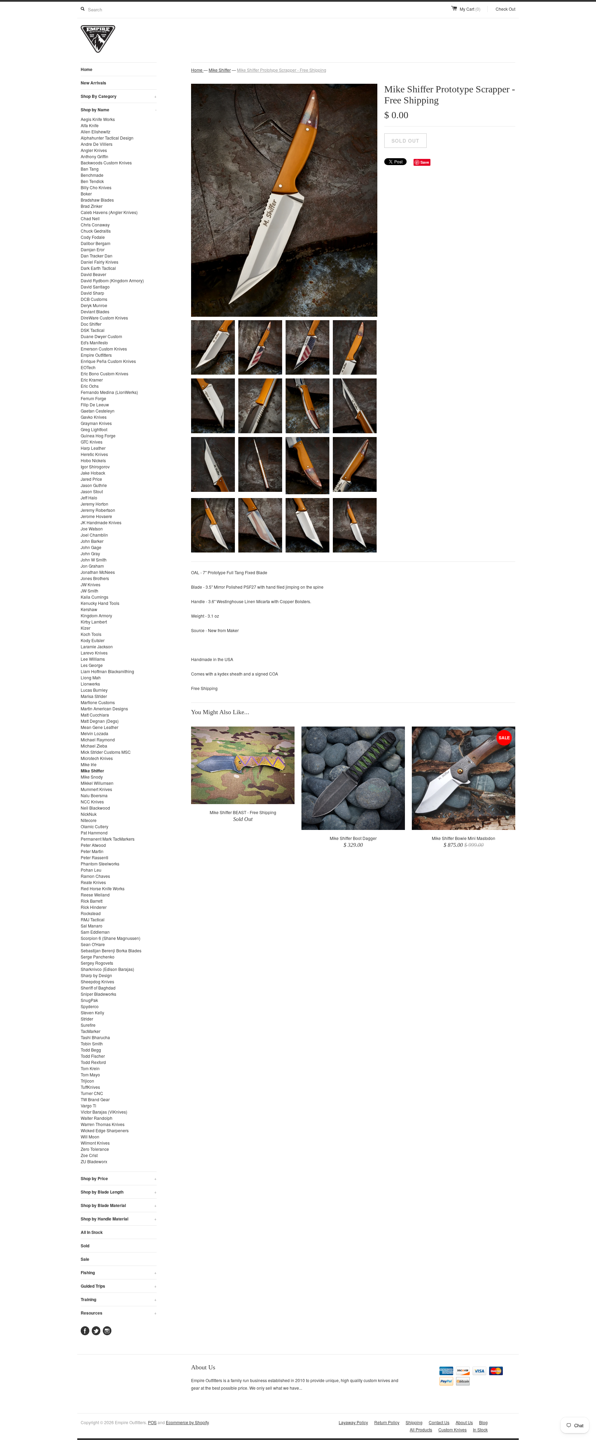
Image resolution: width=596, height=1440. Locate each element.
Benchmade (92, 175)
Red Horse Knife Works (103, 888)
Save (424, 162)
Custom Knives (452, 1429)
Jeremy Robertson (98, 510)
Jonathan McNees (98, 572)
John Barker (92, 541)
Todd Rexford (93, 1062)
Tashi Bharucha (95, 1037)
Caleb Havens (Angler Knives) (109, 212)
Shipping (414, 1422)
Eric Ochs (90, 386)
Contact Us (439, 1422)
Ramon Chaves (95, 876)
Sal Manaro (91, 926)
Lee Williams (93, 659)
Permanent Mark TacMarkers (108, 839)
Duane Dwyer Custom (101, 336)
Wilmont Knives (95, 1143)
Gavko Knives (94, 417)
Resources (119, 1313)
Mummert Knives (96, 789)
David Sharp (92, 293)
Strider (87, 1019)
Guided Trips (119, 1286)
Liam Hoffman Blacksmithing (107, 671)
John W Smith (94, 559)
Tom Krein (90, 1068)
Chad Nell (90, 218)
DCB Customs (94, 299)
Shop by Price (119, 1178)
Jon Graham (92, 566)
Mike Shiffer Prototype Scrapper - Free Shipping (281, 70)
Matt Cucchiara (95, 715)
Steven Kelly (92, 1012)
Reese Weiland (95, 895)
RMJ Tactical (93, 919)
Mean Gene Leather (99, 727)
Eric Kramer (92, 380)
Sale (85, 1259)
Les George (92, 665)
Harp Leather (93, 448)
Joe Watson (92, 528)
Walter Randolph (96, 1118)
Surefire (88, 1025)
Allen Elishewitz (95, 131)
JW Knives (90, 584)
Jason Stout (92, 491)
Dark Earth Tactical (98, 268)
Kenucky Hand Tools (100, 603)
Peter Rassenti (94, 857)
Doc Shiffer (91, 324)
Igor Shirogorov (95, 466)
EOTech (88, 367)
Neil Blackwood (95, 808)
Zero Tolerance (95, 1149)
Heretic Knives (94, 454)
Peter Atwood (93, 845)
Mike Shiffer (92, 771)
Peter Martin (92, 851)
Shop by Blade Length (119, 1192)
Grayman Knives (96, 423)
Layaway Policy (353, 1422)
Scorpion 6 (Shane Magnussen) (110, 938)
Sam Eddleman (95, 932)
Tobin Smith (92, 1043)
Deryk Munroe (94, 305)
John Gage (91, 547)
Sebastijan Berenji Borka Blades (111, 950)
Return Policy (386, 1422)
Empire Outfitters (96, 355)
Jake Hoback (93, 473)
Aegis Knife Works (98, 119)
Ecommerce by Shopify (187, 1422)
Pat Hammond (94, 832)
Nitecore (89, 820)
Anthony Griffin (94, 156)
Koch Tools (91, 634)
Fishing (119, 1272)
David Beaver (93, 274)
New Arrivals (93, 83)
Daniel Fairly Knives (99, 262)
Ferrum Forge (93, 398)
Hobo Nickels (93, 460)
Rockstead (91, 913)
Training (119, 1299)
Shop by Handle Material (119, 1219)
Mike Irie (89, 764)
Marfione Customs (98, 702)
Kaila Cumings (94, 597)
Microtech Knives (97, 758)
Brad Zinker (91, 206)
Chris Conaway (95, 224)
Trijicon (87, 1081)
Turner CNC (92, 1093)
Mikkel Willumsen (97, 783)
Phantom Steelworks (100, 863)
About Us (464, 1422)
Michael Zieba (94, 746)
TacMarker (90, 1031)
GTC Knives (91, 442)
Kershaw (89, 609)
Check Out (505, 9)
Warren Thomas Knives (103, 1124)
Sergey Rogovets (97, 963)
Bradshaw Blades (97, 200)
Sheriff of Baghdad (98, 988)
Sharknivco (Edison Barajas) (107, 969)
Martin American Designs (104, 708)
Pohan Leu (91, 870)
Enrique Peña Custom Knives (108, 361)
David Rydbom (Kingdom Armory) (112, 280)
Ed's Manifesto (94, 342)
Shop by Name (119, 110)
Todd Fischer (93, 1056)
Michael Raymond (98, 739)
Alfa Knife (90, 125)
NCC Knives (92, 801)
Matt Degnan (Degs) (100, 721)
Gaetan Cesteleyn (98, 411)
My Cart (470, 9)
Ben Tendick (92, 181)
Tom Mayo (90, 1074)
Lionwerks (90, 684)
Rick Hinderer (94, 907)
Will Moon (90, 1136)
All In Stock (92, 1232)
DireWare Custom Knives (104, 318)
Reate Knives (93, 882)
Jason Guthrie (94, 485)
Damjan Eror (93, 249)
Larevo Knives (94, 653)
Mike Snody (92, 777)
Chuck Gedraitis (96, 231)
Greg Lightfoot (94, 429)
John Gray (90, 553)
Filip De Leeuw (95, 404)
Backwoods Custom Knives (106, 162)
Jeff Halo (89, 497)
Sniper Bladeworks (98, 994)
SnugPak (89, 1000)
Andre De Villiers (96, 144)
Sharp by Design (96, 975)
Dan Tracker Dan (96, 255)
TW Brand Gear (95, 1099)
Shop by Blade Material (119, 1205)
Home (86, 69)
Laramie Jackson (97, 646)
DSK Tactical (93, 330)
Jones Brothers (95, 578)
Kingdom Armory (96, 615)
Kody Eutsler (93, 640)
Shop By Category (119, 96)
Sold (85, 1246)
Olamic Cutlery (94, 826)
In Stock (480, 1429)
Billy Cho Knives (96, 187)
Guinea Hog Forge (98, 435)
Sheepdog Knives (97, 981)
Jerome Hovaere (96, 516)
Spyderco (90, 1006)
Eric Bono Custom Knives (104, 373)
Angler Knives (94, 150)
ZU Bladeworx (94, 1161)
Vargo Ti (88, 1105)
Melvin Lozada (94, 733)
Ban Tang (90, 169)
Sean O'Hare (93, 944)
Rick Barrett (91, 901)
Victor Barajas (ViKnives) (104, 1112)
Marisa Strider (94, 696)
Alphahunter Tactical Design (107, 138)
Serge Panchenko (98, 957)
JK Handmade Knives (101, 522)
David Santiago (95, 287)
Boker (86, 193)
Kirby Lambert (94, 622)
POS (152, 1422)
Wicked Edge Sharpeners (105, 1130)
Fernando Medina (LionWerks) (109, 392)
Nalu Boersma (94, 795)
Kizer (85, 628)
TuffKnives (90, 1087)
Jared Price (91, 479)
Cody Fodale (93, 237)
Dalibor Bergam (95, 243)
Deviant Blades (95, 311)
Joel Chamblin (94, 535)
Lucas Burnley (94, 690)
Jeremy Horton (94, 504)
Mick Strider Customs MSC (106, 752)
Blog (483, 1422)
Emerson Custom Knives (104, 349)
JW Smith (89, 591)
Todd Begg (91, 1050)
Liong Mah (91, 677)
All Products (421, 1429)
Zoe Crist (89, 1155)
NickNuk (89, 814)
